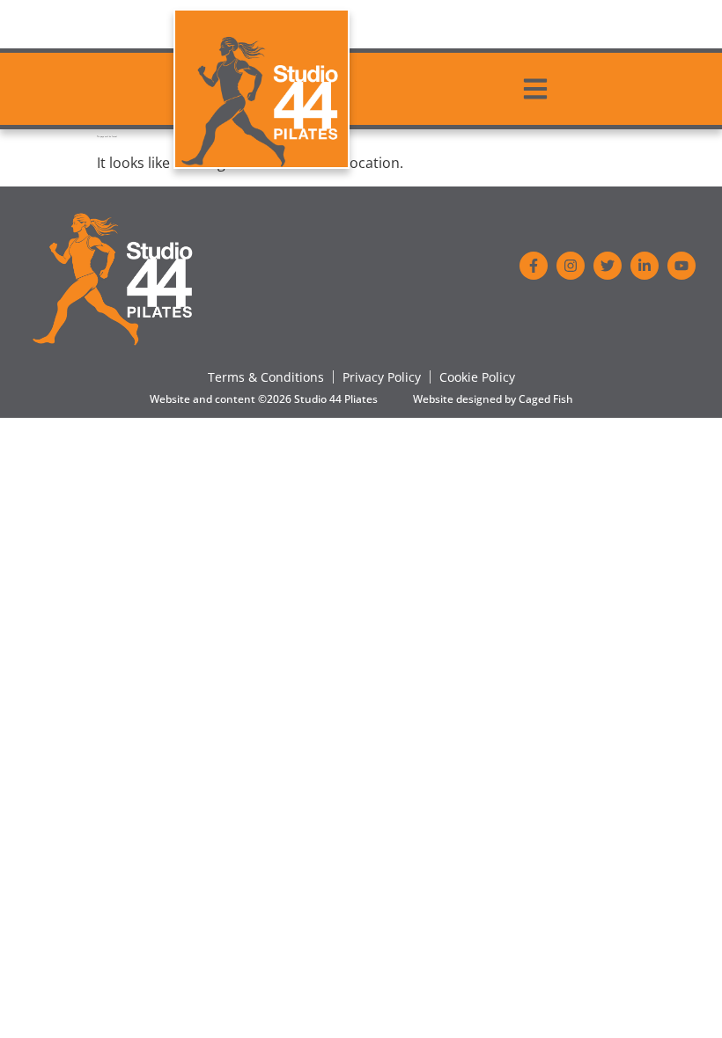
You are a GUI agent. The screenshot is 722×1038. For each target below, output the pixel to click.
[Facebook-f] (533, 266)
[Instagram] (570, 266)
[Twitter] (607, 266)
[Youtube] (681, 266)
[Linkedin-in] (644, 266)
